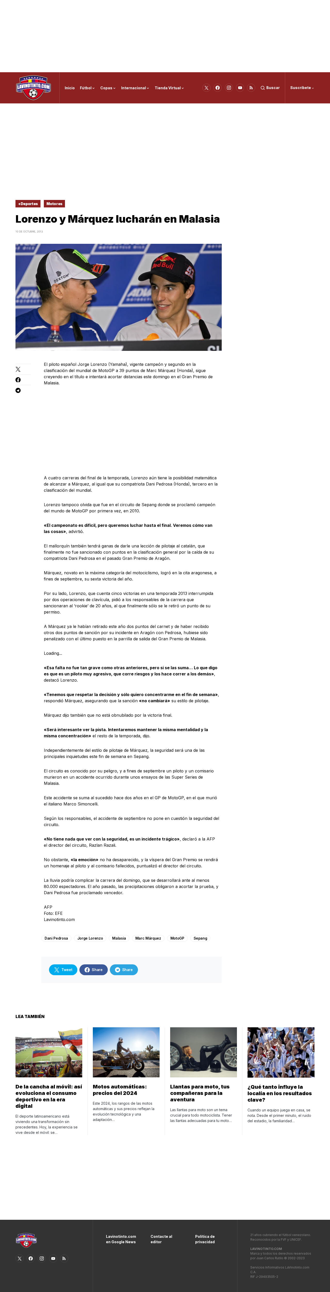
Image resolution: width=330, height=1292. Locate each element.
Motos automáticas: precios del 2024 (120, 1090)
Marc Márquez (148, 938)
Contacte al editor (161, 1239)
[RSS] (251, 88)
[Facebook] (217, 88)
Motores (54, 203)
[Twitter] (206, 88)
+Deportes (28, 203)
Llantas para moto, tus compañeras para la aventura (200, 1093)
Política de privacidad (205, 1239)
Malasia (119, 938)
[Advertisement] (165, 36)
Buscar (273, 87)
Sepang (200, 938)
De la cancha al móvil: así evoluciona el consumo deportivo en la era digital (48, 1096)
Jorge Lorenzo (90, 938)
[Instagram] (229, 88)
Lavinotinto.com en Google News (120, 1239)
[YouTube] (240, 88)
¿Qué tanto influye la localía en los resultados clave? (280, 1093)
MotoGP (177, 938)
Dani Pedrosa (56, 938)
